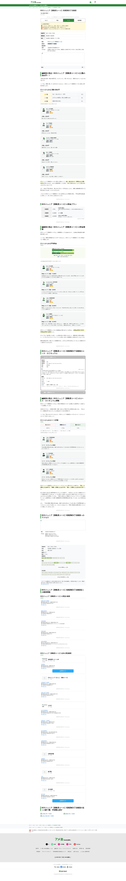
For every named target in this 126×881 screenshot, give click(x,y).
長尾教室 (43, 758)
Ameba (58, 867)
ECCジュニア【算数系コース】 (55, 41)
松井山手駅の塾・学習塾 (48, 816)
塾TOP (30, 7)
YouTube (78, 844)
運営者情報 (88, 848)
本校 (42, 776)
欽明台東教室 (44, 641)
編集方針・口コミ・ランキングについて (62, 848)
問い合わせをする (45, 584)
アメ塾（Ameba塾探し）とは (46, 848)
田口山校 (43, 794)
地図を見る (44, 604)
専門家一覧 (81, 848)
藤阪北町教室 (44, 611)
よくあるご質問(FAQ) (85, 851)
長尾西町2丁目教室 (45, 682)
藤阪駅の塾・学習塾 (70, 813)
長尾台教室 (43, 631)
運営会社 (69, 851)
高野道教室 (43, 621)
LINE (55, 844)
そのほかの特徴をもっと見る (63, 567)
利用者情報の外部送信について (59, 851)
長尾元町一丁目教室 (45, 720)
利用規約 (38, 851)
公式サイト (63, 671)
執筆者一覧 (75, 848)
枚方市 (37, 7)
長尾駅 (40, 7)
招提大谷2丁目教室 (45, 600)
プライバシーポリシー (46, 851)
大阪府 (33, 7)
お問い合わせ (76, 851)
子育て (70, 844)
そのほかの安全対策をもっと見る (63, 577)
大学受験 (62, 844)
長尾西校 (43, 664)
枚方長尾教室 (44, 730)
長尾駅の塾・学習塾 (47, 813)
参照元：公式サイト (82, 369)
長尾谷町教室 (44, 741)
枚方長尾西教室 (44, 710)
